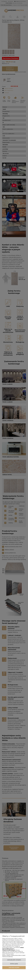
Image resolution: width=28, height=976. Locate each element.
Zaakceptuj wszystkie (14, 967)
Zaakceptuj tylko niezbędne (14, 959)
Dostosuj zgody (14, 963)
